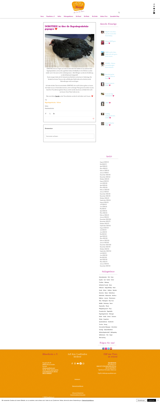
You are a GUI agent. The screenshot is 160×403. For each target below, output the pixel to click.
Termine (101, 324)
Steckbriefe (111, 321)
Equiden (101, 279)
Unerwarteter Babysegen (104, 327)
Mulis (100, 300)
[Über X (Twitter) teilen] (50, 113)
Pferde (107, 306)
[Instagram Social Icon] (106, 349)
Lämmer (106, 298)
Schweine (114, 316)
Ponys (110, 308)
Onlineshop (106, 303)
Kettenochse (108, 295)
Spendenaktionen (103, 321)
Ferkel (112, 279)
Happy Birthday (108, 287)
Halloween (101, 287)
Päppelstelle (109, 311)
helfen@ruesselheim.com (109, 373)
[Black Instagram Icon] (154, 6)
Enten (112, 277)
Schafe (104, 316)
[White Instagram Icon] (75, 363)
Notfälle (101, 303)
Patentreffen (102, 306)
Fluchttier (101, 282)
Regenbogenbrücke (50, 102)
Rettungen (111, 314)
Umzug (105, 324)
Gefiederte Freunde (103, 285)
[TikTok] (154, 11)
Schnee (109, 316)
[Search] (119, 12)
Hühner (59, 102)
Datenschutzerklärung (88, 400)
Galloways (106, 282)
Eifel (109, 277)
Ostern (111, 303)
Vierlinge (101, 329)
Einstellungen (141, 400)
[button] (50, 16)
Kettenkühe (101, 295)
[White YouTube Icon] (78, 363)
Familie (108, 279)
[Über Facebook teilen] (45, 113)
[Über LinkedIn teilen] (54, 113)
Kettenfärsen (112, 293)
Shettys (100, 319)
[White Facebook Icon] (72, 363)
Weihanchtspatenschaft (104, 332)
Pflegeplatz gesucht (103, 308)
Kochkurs (114, 295)
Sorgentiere (106, 319)
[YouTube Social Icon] (111, 349)
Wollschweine (102, 335)
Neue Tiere (111, 300)
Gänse (110, 285)
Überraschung (102, 337)
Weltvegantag (113, 332)
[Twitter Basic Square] (108, 349)
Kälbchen (101, 298)
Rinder (100, 316)
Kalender (115, 290)
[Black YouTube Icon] (154, 9)
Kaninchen (101, 293)
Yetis (107, 335)
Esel (105, 279)
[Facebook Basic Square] (103, 349)
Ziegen (110, 335)
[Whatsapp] (154, 13)
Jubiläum (110, 290)
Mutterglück (105, 300)
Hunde (100, 290)
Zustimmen (152, 400)
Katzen (106, 293)
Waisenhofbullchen (108, 329)
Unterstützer (114, 327)
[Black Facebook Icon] (154, 4)
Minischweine (112, 298)
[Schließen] (158, 400)
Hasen (114, 287)
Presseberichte (102, 311)
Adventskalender (103, 277)
